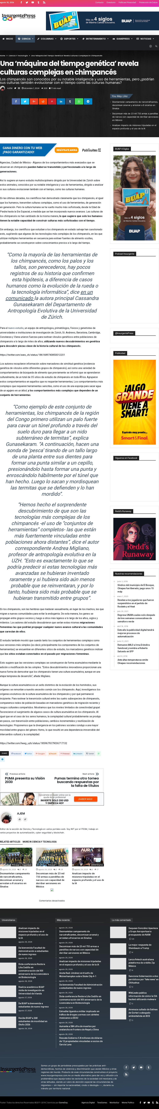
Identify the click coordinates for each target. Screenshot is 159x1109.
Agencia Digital (88, 1102)
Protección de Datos (148, 2)
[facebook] (16, 101)
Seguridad (26, 865)
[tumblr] (70, 101)
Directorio (111, 2)
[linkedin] (61, 101)
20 (133, 939)
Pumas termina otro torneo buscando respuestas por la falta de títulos (77, 780)
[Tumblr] (38, 2)
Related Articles (10, 842)
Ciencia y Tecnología (18, 55)
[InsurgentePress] (21, 11)
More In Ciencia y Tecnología (40, 842)
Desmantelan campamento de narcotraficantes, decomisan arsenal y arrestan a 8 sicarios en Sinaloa (135, 105)
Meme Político (128, 1102)
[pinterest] (52, 101)
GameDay (63, 1102)
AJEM (9, 88)
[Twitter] (26, 2)
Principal (15, 865)
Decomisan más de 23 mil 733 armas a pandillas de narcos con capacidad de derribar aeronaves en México (135, 116)
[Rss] (44, 2)
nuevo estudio (16, 328)
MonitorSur (114, 1102)
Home (2, 55)
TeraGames (102, 1102)
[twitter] (25, 101)
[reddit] (43, 101)
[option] (16, 868)
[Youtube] (32, 2)
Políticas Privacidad (127, 2)
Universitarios (97, 865)
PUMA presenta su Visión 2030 (25, 778)
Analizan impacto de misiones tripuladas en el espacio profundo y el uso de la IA (134, 127)
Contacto (99, 2)
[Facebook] (21, 2)
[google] (34, 101)
